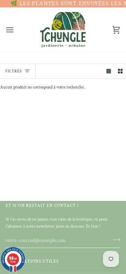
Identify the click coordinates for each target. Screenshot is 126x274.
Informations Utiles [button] (32, 261)
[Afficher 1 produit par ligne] (108, 71)
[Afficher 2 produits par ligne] (120, 71)
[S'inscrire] (114, 239)
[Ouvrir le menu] (16, 29)
